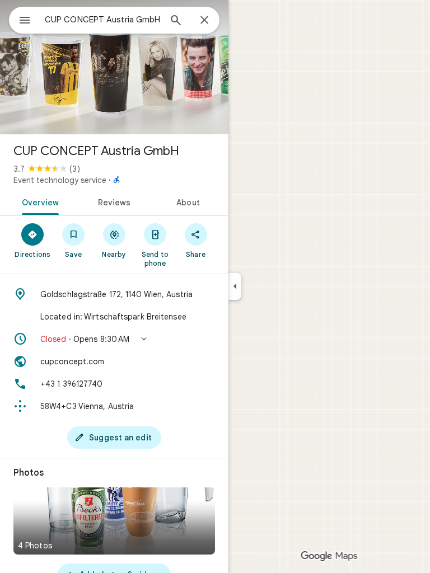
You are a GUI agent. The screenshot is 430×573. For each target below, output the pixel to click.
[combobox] (102, 19)
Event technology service (59, 180)
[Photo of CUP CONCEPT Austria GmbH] (114, 67)
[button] (114, 339)
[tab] (38, 201)
